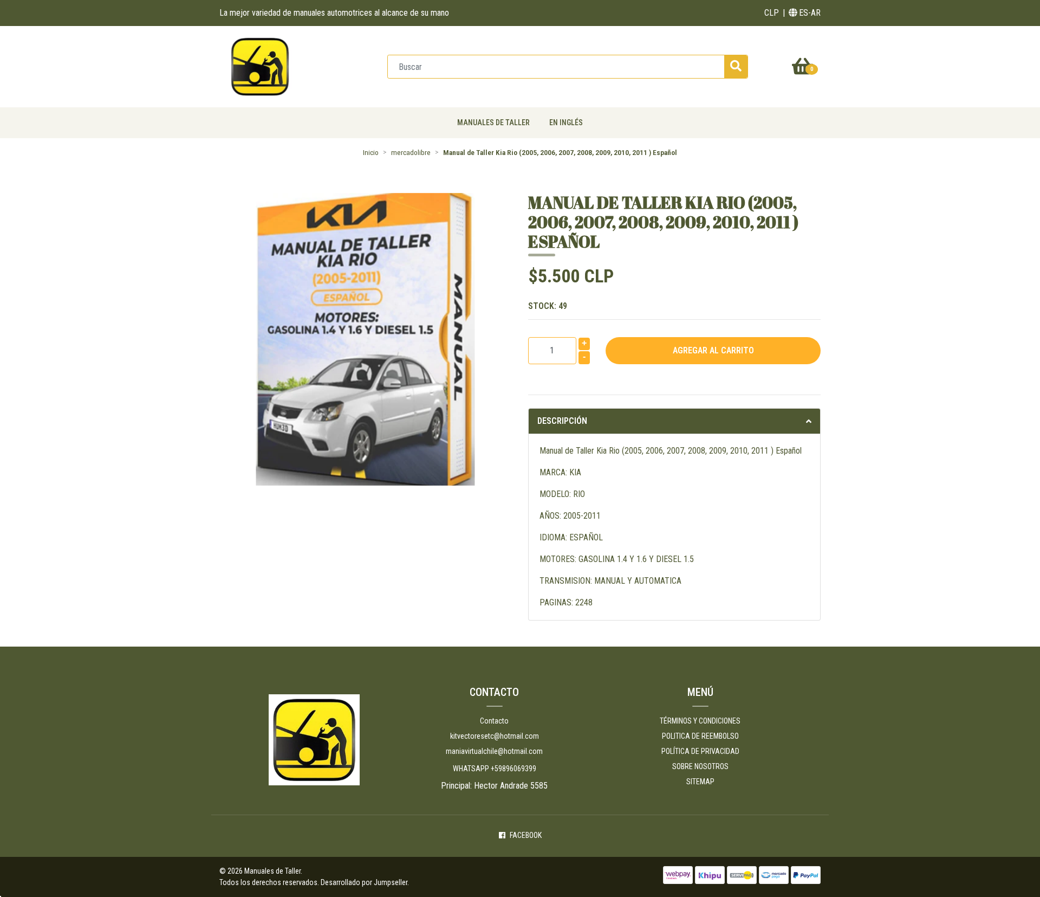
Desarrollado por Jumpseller (364, 882)
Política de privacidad (700, 751)
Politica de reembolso (700, 736)
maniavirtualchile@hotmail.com (494, 751)
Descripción (562, 421)
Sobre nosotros (700, 766)
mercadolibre (411, 152)
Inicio (371, 152)
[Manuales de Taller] (260, 66)
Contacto (494, 721)
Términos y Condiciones (700, 721)
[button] (771, 13)
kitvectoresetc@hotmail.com (494, 736)
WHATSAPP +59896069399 (494, 768)
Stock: (547, 306)
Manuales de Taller (493, 122)
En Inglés (566, 122)
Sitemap (700, 781)
